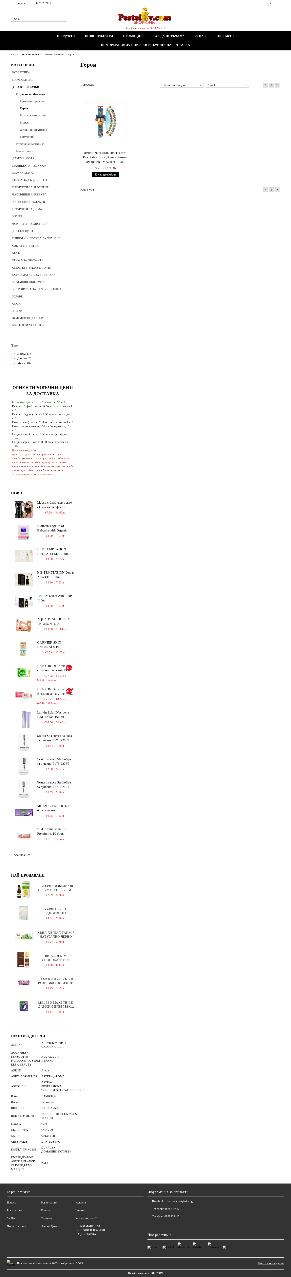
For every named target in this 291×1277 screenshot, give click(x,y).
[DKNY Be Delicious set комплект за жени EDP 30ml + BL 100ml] (24, 672)
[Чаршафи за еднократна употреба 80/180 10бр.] (24, 913)
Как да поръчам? (168, 36)
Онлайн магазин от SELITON (145, 1273)
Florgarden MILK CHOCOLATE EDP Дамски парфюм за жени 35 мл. (56, 958)
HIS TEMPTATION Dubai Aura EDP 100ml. (55, 575)
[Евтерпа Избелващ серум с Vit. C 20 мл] (23, 890)
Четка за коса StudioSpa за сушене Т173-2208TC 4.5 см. (54, 761)
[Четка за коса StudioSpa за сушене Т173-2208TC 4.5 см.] (23, 766)
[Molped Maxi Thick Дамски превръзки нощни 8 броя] (24, 1006)
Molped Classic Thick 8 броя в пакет (53, 808)
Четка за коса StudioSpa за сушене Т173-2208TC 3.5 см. (54, 785)
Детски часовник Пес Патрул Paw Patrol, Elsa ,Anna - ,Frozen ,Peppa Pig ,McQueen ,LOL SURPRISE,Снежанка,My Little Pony (105, 157)
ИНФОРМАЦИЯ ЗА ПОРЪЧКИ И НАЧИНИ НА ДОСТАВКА (145, 44)
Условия (80, 1202)
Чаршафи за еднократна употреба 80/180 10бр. (55, 911)
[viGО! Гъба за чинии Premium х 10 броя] (24, 836)
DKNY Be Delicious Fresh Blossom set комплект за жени (55, 691)
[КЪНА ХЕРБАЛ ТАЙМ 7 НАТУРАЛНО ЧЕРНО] (24, 936)
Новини (80, 1210)
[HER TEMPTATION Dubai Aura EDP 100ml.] (24, 556)
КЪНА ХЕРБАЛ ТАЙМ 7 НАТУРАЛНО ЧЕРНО (55, 934)
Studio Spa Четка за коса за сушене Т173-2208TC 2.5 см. (54, 738)
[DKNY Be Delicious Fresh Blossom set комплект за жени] (24, 696)
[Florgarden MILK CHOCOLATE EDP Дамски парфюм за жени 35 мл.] (24, 959)
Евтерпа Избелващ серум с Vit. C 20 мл (55, 888)
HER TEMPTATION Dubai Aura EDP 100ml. (53, 551)
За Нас (11, 1218)
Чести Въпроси (17, 1226)
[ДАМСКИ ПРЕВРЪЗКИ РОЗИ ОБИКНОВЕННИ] (24, 983)
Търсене (46, 1218)
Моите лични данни (271, 1263)
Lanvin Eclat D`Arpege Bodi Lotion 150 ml (53, 715)
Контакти (225, 36)
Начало (11, 1202)
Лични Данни (50, 1226)
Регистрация (49, 1202)
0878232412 (43, 3)
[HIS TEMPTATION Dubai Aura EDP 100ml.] (24, 579)
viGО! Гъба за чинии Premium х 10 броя (52, 831)
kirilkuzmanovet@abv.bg (177, 1201)
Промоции (133, 36)
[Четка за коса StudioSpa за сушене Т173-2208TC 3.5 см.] (23, 789)
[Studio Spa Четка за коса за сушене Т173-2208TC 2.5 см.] (23, 742)
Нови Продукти (99, 36)
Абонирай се (22, 854)
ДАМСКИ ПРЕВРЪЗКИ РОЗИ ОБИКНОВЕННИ (55, 981)
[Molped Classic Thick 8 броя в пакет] (24, 812)
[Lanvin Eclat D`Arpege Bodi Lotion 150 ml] (23, 719)
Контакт (46, 1210)
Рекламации (15, 1210)
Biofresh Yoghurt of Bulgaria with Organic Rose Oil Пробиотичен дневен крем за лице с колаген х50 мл (53, 528)
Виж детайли (105, 174)
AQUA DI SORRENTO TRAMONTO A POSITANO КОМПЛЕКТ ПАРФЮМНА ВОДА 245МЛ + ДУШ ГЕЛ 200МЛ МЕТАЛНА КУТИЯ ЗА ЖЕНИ (55, 621)
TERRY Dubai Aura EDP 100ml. (54, 598)
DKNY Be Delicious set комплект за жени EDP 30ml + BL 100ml (53, 668)
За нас (200, 36)
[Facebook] (278, 3)
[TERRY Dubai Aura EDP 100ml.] (24, 603)
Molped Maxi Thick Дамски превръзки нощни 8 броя (55, 1005)
